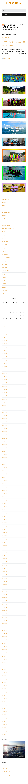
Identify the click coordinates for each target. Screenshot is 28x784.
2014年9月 (4, 708)
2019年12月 (4, 509)
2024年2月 (4, 396)
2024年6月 (4, 383)
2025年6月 (4, 350)
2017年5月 (4, 607)
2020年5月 (4, 500)
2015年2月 (4, 692)
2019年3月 (4, 535)
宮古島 (3, 280)
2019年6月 (4, 526)
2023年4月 (4, 428)
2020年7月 (4, 493)
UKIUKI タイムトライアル (8, 228)
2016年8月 (4, 636)
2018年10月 (4, 552)
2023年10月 (4, 409)
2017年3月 (4, 614)
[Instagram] (13, 3)
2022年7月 (4, 451)
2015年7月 (4, 675)
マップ (4, 40)
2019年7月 (4, 522)
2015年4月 (4, 685)
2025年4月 (4, 357)
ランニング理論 (5, 270)
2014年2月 (4, 731)
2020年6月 (4, 496)
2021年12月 (4, 461)
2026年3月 (4, 340)
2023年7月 (4, 418)
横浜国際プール (6, 38)
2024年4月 (4, 389)
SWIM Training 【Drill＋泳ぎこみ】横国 (13, 42)
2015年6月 (4, 679)
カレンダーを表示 (7, 46)
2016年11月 (4, 627)
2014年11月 (4, 701)
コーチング (4, 238)
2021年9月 (4, 470)
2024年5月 (4, 386)
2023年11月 (4, 405)
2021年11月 (4, 464)
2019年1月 (4, 542)
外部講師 (4, 277)
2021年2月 (4, 483)
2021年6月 (4, 480)
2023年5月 (4, 425)
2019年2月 (4, 539)
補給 (3, 293)
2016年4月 (4, 646)
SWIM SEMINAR (6, 225)
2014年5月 (4, 721)
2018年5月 (4, 568)
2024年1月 (4, 399)
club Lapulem (5, 199)
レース (3, 274)
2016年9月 (4, 633)
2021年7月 (4, 477)
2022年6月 (4, 454)
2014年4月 (4, 724)
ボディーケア (5, 267)
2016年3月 (4, 649)
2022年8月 (4, 448)
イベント (4, 235)
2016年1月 (4, 656)
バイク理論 (4, 264)
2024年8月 (4, 379)
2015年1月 (4, 695)
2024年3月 (4, 392)
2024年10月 (4, 373)
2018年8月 (4, 558)
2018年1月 (4, 581)
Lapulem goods (6, 212)
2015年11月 (4, 662)
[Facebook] (7, 3)
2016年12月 (4, 623)
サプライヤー (5, 241)
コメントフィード (6, 771)
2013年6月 (4, 734)
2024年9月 (4, 376)
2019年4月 (4, 532)
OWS (3, 218)
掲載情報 (4, 283)
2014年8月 (4, 711)
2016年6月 (4, 643)
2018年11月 (4, 549)
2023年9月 (4, 412)
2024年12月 (4, 370)
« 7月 (3, 326)
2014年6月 (4, 718)
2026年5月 (4, 337)
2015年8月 (4, 672)
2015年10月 (4, 666)
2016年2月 (4, 653)
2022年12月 (4, 438)
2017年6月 (4, 604)
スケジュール (5, 248)
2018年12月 (4, 545)
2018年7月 (4, 562)
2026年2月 (4, 343)
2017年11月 (4, 588)
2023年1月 (4, 435)
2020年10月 (4, 490)
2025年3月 (4, 360)
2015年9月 (4, 669)
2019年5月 (4, 529)
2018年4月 (4, 571)
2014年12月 (4, 698)
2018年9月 (4, 555)
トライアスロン (5, 261)
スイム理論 (4, 244)
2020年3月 (4, 503)
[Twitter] (10, 3)
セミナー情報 (5, 254)
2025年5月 (4, 353)
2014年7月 (4, 714)
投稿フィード (5, 768)
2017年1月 (4, 620)
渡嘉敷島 (4, 287)
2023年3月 (4, 431)
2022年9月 (4, 444)
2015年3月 (4, 688)
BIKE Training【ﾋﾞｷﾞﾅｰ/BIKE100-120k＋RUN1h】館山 (20, 51)
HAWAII (4, 202)
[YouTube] (16, 3)
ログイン (4, 765)
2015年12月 (4, 659)
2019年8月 (4, 519)
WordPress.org (6, 775)
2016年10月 (4, 630)
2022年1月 (4, 457)
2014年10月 (4, 705)
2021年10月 (4, 467)
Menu (6, 14)
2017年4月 (4, 610)
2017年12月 (4, 584)
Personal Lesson (6, 222)
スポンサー (4, 251)
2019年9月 (4, 516)
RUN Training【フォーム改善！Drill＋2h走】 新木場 (8, 51)
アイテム (4, 231)
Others (4, 215)
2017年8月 (4, 597)
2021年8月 (4, 474)
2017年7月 (4, 601)
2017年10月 (4, 591)
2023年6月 (4, 422)
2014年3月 (4, 727)
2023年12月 (4, 402)
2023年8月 (4, 415)
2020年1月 (4, 506)
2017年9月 (4, 594)
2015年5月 (4, 682)
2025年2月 (4, 363)
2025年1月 (4, 366)
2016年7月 (4, 640)
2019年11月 (4, 513)
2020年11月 (4, 487)
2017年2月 (4, 617)
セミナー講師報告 (6, 257)
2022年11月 (4, 441)
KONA (3, 205)
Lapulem (4, 209)
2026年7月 (4, 334)
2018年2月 (4, 578)
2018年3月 (4, 575)
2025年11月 (4, 347)
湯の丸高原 (4, 290)
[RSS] (20, 3)
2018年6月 (4, 565)
